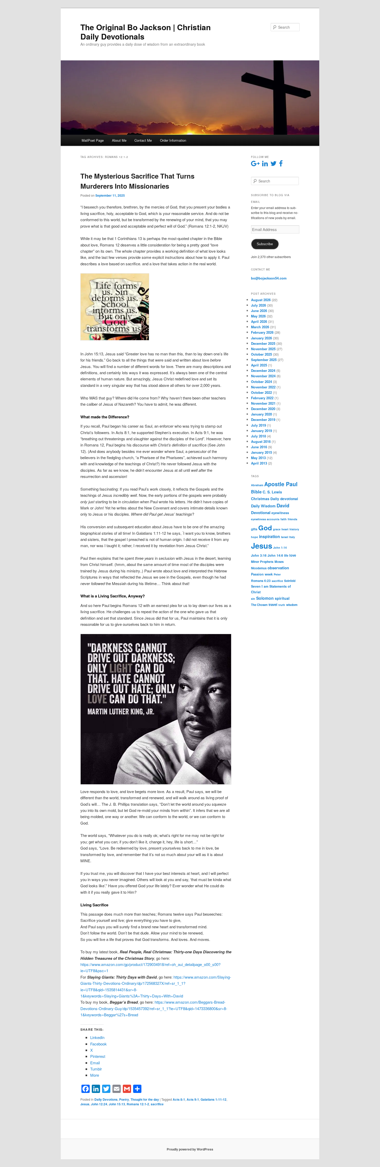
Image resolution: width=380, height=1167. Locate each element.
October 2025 (261, 354)
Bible (256, 492)
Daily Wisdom (263, 505)
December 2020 (263, 408)
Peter (277, 574)
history (294, 529)
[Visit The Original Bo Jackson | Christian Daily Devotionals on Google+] (255, 164)
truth (281, 605)
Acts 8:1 (179, 1099)
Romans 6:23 (261, 580)
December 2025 (263, 343)
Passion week (262, 574)
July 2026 (258, 305)
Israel (284, 537)
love (292, 555)
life (286, 555)
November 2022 (263, 387)
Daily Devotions (106, 1099)
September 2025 (264, 359)
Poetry (124, 1099)
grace (276, 529)
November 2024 (263, 375)
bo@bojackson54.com (269, 278)
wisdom (292, 604)
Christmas (260, 498)
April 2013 (259, 463)
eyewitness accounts (265, 519)
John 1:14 (280, 547)
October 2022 (261, 392)
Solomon (265, 598)
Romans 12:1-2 (138, 1104)
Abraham (257, 485)
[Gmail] (127, 1089)
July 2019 (258, 425)
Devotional (260, 512)
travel (273, 604)
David (283, 505)
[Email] (116, 1089)
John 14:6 (275, 555)
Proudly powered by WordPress (190, 1149)
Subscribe (265, 244)
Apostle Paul (281, 484)
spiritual (282, 598)
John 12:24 (99, 1104)
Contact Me (143, 140)
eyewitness (280, 512)
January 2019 (261, 430)
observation (278, 568)
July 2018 (258, 436)
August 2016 (261, 441)
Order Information (173, 140)
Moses (279, 561)
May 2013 (258, 457)
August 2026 (261, 299)
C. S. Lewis (272, 491)
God (265, 527)
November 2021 (263, 403)
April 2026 (259, 321)
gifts (254, 529)
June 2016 (259, 446)
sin (253, 599)
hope (254, 537)
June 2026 (259, 310)
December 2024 (263, 370)
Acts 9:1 (193, 1099)
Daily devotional (284, 498)
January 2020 (261, 414)
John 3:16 (259, 555)
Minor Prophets (262, 561)
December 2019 (263, 419)
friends (292, 519)
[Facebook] (85, 1089)
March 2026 (260, 326)
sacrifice (157, 1104)
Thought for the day (145, 1099)
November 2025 (263, 348)
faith (283, 519)
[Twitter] (106, 1089)
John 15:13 (117, 1104)
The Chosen (259, 605)
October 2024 (261, 381)
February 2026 (262, 332)
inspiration (269, 536)
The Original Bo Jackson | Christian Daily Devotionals (145, 31)
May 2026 (258, 316)
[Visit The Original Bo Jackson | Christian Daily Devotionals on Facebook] (281, 164)
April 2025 (259, 365)
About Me (119, 140)
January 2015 (261, 452)
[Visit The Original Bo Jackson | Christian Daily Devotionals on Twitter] (273, 164)
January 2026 (261, 337)
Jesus (84, 1104)
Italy (292, 537)
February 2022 (262, 397)
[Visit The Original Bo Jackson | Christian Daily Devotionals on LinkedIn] (265, 164)
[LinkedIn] (96, 1089)
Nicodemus (259, 568)
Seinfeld (289, 581)
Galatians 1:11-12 (213, 1099)
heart (285, 529)
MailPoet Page (93, 140)
